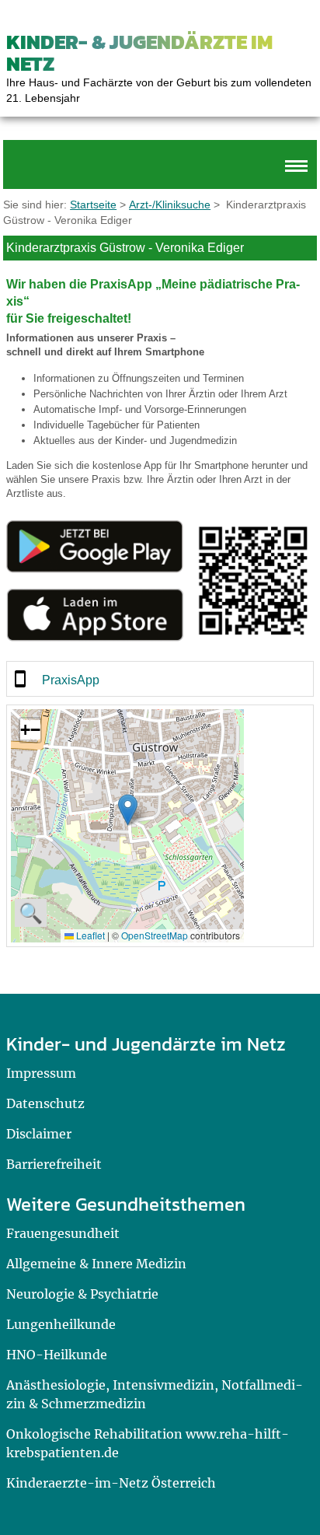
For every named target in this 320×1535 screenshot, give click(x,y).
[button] (127, 810)
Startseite (93, 204)
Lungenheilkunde (61, 1324)
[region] (160, 679)
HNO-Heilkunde (56, 1354)
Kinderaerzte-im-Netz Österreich (111, 1483)
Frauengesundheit (63, 1233)
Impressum (41, 1073)
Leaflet (89, 935)
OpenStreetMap (154, 935)
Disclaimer (38, 1134)
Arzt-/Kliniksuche (169, 204)
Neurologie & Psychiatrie (82, 1294)
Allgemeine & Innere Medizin (96, 1263)
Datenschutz (45, 1103)
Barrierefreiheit (54, 1164)
